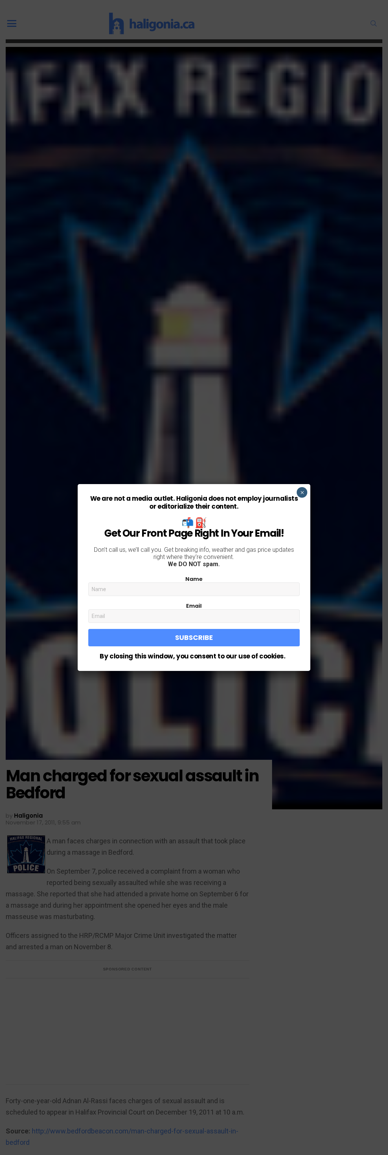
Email (194, 606)
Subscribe (194, 637)
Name (194, 579)
